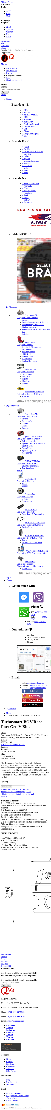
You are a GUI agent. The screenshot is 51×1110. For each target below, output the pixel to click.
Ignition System (29, 437)
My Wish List (12, 68)
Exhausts (26, 510)
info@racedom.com (38, 688)
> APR (25, 117)
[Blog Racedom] (32, 706)
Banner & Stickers (30, 393)
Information (6, 954)
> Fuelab (25, 147)
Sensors (25, 320)
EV (9, 578)
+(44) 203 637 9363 (16, 1012)
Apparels (25, 396)
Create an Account (14, 80)
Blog (8, 1080)
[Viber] (38, 603)
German (9, 32)
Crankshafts (27, 421)
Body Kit (26, 376)
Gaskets (25, 423)
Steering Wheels (28, 352)
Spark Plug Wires (29, 450)
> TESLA (26, 200)
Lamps (25, 486)
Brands (9, 99)
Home (8, 713)
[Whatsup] (23, 618)
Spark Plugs (27, 448)
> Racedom (27, 193)
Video (3, 959)
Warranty (10, 1084)
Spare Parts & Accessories (33, 514)
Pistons (25, 419)
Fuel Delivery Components (33, 324)
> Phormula (27, 186)
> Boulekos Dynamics (31, 124)
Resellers (10, 1064)
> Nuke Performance (30, 183)
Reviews (5, 961)
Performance (28, 316)
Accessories (27, 359)
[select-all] (32, 973)
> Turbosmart (27, 202)
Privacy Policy (12, 1100)
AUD (8, 11)
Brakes (25, 383)
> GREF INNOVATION (32, 151)
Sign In (9, 73)
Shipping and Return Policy (17, 1096)
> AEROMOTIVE (30, 115)
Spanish (9, 29)
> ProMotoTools (29, 190)
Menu (3, 94)
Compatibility (6, 966)
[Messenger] (23, 603)
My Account (11, 71)
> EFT (24, 136)
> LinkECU (27, 165)
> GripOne (26, 154)
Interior (26, 343)
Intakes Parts (27, 527)
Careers (9, 1061)
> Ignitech (26, 158)
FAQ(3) (4, 964)
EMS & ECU (28, 462)
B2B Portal (11, 1071)
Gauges (26, 495)
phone (3, 48)
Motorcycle (14, 406)
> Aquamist (27, 119)
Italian (8, 36)
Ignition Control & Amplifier (34, 443)
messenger (5, 41)
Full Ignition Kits (29, 441)
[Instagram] (32, 697)
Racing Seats (27, 356)
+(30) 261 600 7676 (16, 1016)
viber (3, 43)
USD (8, 16)
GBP (8, 13)
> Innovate (26, 163)
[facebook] (32, 692)
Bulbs (24, 483)
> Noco (25, 170)
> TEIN (25, 197)
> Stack (25, 195)
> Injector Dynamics (30, 161)
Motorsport (13, 307)
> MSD (25, 168)
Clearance (12, 709)
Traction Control (29, 468)
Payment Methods (13, 1093)
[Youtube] (32, 702)
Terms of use (11, 1098)
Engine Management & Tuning (35, 322)
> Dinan (25, 131)
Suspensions (27, 374)
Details (4, 796)
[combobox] (13, 89)
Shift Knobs (27, 354)
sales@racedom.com (35, 683)
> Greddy (26, 149)
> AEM (25, 110)
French (9, 34)
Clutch (24, 426)
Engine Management (30, 466)
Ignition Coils (27, 446)
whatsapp (5, 45)
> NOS (25, 172)
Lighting (26, 480)
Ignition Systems (29, 327)
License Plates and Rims (32, 542)
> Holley (25, 156)
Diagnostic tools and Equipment (30, 566)
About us (10, 1068)
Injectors (25, 428)
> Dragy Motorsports (30, 133)
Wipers (25, 379)
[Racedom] (20, 61)
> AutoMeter (27, 122)
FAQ (8, 78)
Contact (9, 580)
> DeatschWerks (29, 126)
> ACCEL (26, 112)
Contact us (10, 1066)
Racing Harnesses (29, 361)
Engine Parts (28, 415)
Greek (8, 27)
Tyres (24, 540)
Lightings (26, 381)
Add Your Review (17, 744)
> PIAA (25, 188)
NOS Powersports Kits (32, 552)
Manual (4, 957)
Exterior (25, 334)
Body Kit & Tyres (30, 536)
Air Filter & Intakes (31, 523)
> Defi (24, 129)
